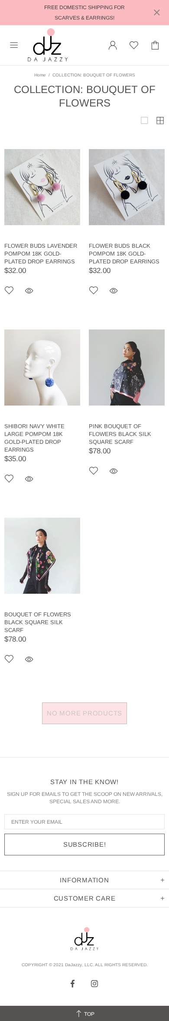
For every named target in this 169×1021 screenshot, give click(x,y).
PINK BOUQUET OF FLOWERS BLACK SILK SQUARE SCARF (120, 434)
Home (40, 75)
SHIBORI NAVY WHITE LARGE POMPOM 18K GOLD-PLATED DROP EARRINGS (34, 438)
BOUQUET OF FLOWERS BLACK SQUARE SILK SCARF (37, 622)
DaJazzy (48, 45)
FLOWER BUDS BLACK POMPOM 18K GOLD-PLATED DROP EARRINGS (124, 254)
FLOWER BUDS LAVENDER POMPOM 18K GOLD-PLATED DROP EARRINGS (40, 254)
